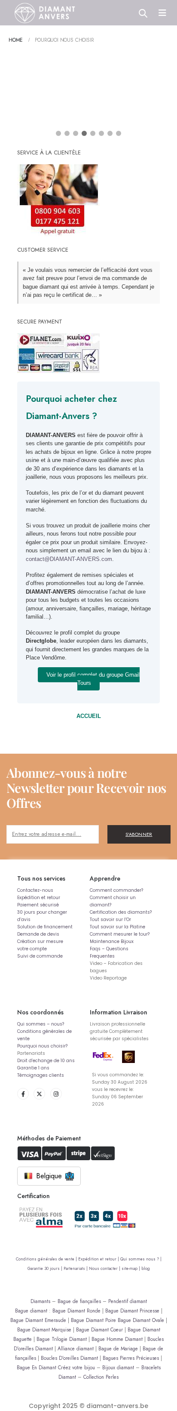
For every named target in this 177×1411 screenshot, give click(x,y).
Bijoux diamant (118, 1367)
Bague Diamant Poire (93, 1320)
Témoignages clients (40, 1075)
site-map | (131, 1269)
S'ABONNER (139, 834)
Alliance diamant (76, 1348)
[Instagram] (56, 1094)
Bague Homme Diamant (117, 1339)
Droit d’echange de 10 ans (46, 1060)
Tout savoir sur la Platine (117, 927)
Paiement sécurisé (38, 905)
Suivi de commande (40, 956)
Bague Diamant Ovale (141, 1320)
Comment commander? (116, 890)
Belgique (49, 1176)
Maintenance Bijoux (112, 941)
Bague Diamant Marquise (44, 1329)
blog (145, 1269)
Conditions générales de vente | (47, 1259)
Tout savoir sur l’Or (110, 919)
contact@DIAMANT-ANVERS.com (69, 559)
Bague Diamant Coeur (99, 1329)
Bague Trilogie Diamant (62, 1339)
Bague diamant (31, 1310)
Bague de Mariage (118, 1348)
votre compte (32, 949)
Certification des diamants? (121, 912)
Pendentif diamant (127, 1301)
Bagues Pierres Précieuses (131, 1358)
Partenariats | (76, 1269)
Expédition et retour (38, 897)
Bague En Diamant (36, 1367)
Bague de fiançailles (79, 1301)
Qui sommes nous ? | (141, 1259)
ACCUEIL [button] (88, 716)
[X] (39, 1094)
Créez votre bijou (76, 1367)
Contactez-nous (35, 890)
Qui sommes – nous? (40, 1024)
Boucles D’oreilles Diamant (69, 1358)
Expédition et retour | (99, 1259)
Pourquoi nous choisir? (42, 1046)
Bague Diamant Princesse (132, 1310)
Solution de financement (45, 927)
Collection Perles (101, 1376)
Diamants (40, 1301)
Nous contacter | (105, 1269)
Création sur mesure (40, 941)
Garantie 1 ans (33, 1068)
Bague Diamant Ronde (76, 1310)
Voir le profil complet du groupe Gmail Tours (93, 679)
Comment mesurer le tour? (120, 934)
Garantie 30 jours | (45, 1269)
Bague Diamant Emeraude (38, 1320)
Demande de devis (38, 934)
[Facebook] (23, 1094)
